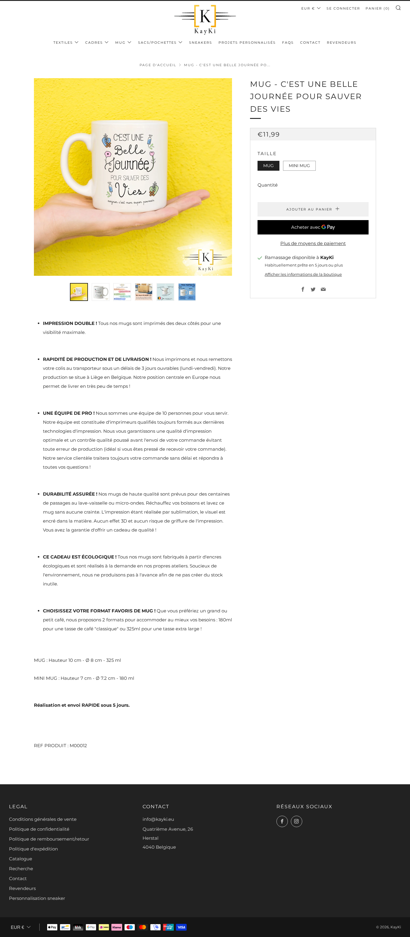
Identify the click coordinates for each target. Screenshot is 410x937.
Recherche (21, 868)
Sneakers (200, 42)
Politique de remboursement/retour (49, 839)
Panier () (378, 8)
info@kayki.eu (158, 819)
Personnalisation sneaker (37, 898)
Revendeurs (342, 42)
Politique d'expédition (33, 849)
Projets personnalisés (247, 42)
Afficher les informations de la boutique (303, 274)
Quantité (268, 185)
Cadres (94, 42)
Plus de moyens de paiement (313, 243)
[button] (79, 292)
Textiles (63, 42)
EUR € (308, 8)
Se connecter (343, 8)
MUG (120, 42)
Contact (310, 42)
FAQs (288, 42)
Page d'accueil (158, 65)
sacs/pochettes (157, 42)
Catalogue (20, 859)
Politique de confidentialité (39, 829)
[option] (133, 177)
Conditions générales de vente (43, 819)
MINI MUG (299, 165)
